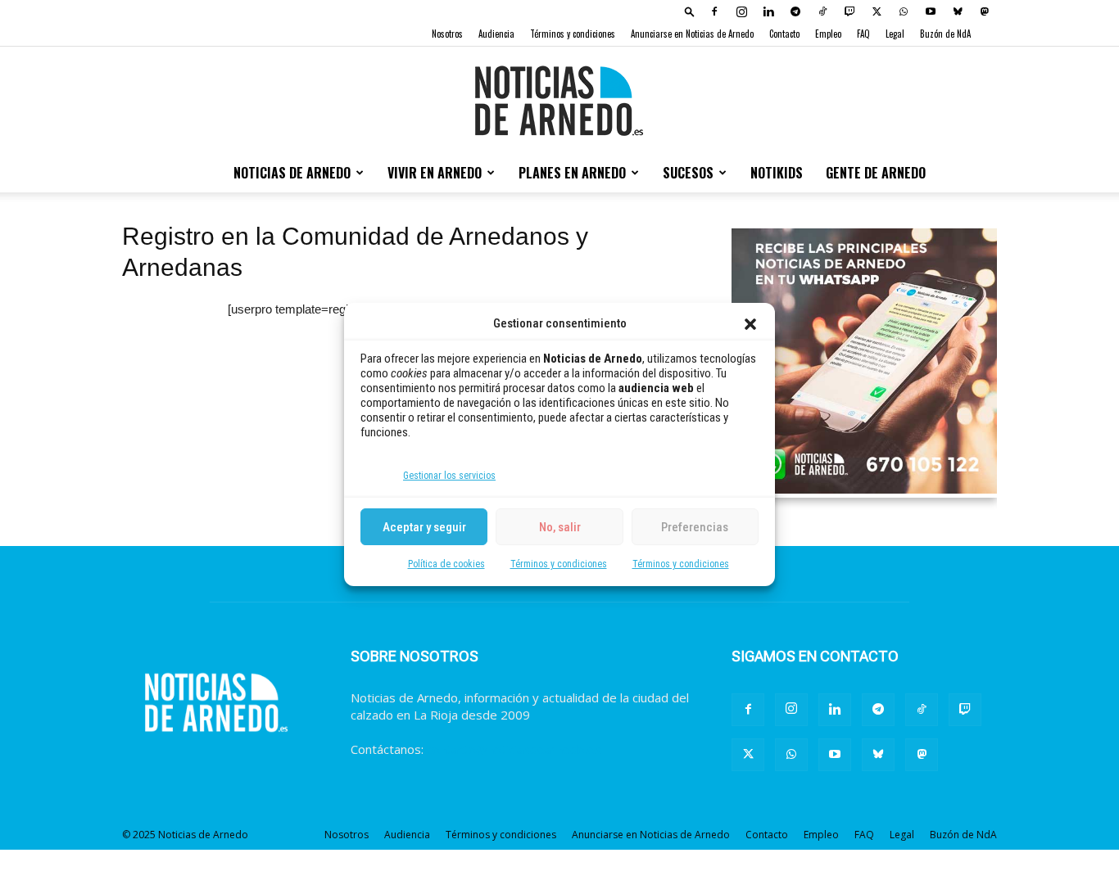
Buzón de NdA (945, 33)
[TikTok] (822, 11)
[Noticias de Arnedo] (559, 101)
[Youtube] (930, 11)
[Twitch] (849, 11)
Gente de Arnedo (876, 173)
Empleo (828, 33)
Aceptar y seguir (424, 527)
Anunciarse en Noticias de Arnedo (692, 33)
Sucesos (688, 173)
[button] (750, 324)
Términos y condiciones (558, 564)
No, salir (560, 527)
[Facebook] (714, 11)
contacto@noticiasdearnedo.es (514, 749)
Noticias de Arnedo (292, 173)
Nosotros (447, 33)
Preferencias (694, 527)
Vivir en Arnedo (434, 173)
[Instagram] (741, 11)
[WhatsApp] (903, 11)
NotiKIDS (776, 173)
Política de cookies (446, 564)
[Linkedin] (768, 11)
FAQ (863, 33)
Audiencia (496, 33)
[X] (876, 11)
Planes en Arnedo (572, 173)
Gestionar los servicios (449, 475)
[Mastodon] (984, 11)
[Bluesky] (957, 11)
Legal (895, 33)
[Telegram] (795, 11)
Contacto (784, 33)
